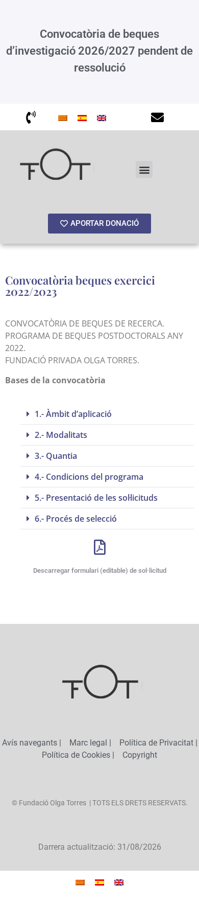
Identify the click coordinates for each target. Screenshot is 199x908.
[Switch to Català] (62, 117)
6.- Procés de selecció (76, 518)
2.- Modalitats (61, 434)
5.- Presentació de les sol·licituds (96, 497)
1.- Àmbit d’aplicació (73, 414)
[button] (144, 169)
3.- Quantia (56, 455)
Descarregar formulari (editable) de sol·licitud (99, 570)
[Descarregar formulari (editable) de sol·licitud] (99, 547)
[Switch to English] (101, 117)
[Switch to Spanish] (82, 117)
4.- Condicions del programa (89, 476)
